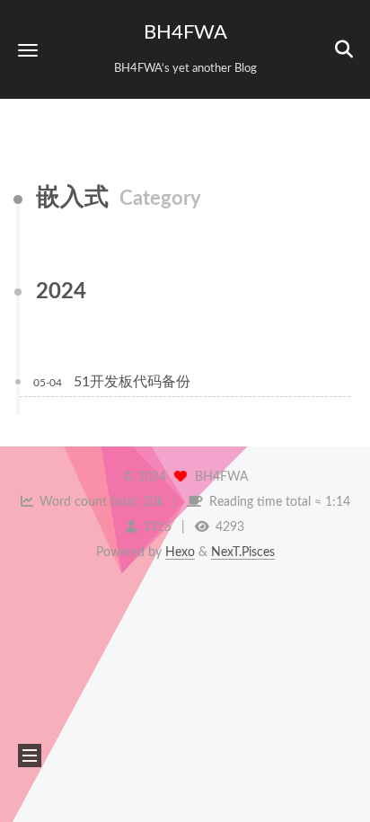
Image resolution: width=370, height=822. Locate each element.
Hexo (180, 552)
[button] (28, 50)
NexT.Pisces (243, 552)
